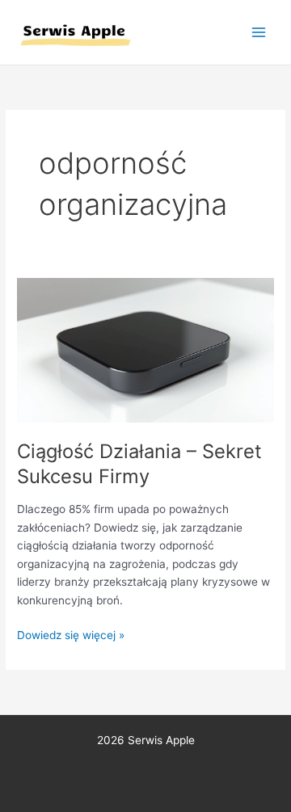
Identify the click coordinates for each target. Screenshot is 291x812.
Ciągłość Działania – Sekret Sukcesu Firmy (139, 464)
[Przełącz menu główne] (259, 32)
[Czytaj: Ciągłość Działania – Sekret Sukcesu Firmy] (145, 349)
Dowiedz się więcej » (70, 634)
